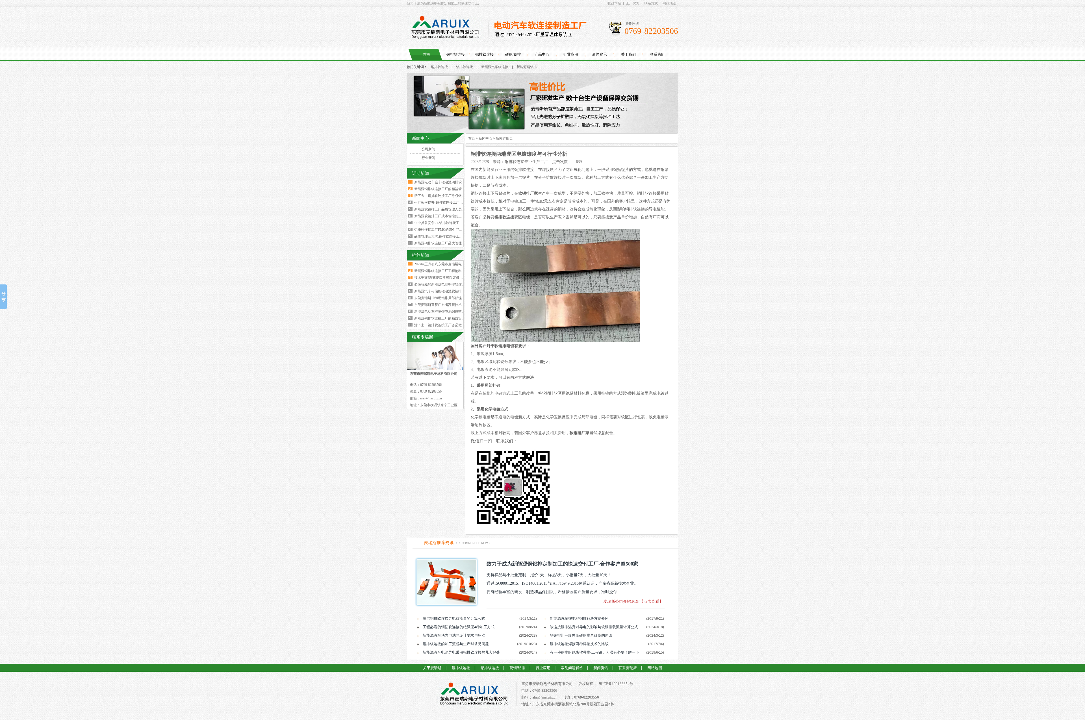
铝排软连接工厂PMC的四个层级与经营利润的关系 (451, 230)
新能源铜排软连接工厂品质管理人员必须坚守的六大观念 (456, 243)
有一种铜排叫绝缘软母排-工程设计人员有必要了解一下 (594, 652)
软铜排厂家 (528, 193)
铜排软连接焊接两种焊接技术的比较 (579, 644)
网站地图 (669, 3)
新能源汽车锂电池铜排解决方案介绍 (579, 618)
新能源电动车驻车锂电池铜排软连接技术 (444, 312)
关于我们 (628, 54)
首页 (426, 54)
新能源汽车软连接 (494, 67)
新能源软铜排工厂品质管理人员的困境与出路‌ (448, 209)
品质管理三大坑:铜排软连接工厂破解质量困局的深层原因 (457, 236)
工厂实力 (632, 3)
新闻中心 (485, 138)
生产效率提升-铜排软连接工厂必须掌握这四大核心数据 (455, 203)
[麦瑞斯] (474, 695)
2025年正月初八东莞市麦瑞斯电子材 (441, 264)
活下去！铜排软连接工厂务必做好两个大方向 (448, 196)
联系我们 (657, 54)
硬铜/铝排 (513, 54)
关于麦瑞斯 (432, 668)
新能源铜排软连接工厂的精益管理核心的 (444, 318)
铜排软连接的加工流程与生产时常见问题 (456, 644)
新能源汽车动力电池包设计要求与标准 (454, 635)
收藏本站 (614, 3)
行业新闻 (428, 158)
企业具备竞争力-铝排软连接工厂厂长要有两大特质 (452, 223)
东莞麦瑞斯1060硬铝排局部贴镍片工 (441, 298)
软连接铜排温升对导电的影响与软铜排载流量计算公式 (594, 627)
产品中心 (542, 54)
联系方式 (651, 3)
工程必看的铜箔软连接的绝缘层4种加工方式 (458, 627)
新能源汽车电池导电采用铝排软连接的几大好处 (461, 652)
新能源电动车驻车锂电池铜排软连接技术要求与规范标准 (456, 182)
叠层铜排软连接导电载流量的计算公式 (454, 618)
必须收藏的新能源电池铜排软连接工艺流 (444, 284)
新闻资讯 (599, 54)
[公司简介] (542, 132)
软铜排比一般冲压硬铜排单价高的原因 (581, 635)
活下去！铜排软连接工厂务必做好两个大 (444, 325)
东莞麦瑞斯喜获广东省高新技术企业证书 (444, 305)
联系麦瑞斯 (628, 668)
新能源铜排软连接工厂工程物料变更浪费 (444, 271)
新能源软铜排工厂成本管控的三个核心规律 (446, 216)
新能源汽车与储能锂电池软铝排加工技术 (444, 291)
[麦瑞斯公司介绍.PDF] (444, 582)
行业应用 (570, 54)
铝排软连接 (484, 54)
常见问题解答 (572, 668)
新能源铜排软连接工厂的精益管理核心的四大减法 (451, 189)
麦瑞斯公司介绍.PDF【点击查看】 (633, 601)
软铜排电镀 (504, 346)
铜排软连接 (455, 54)
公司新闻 (428, 149)
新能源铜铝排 (527, 67)
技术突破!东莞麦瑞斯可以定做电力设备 (443, 278)
